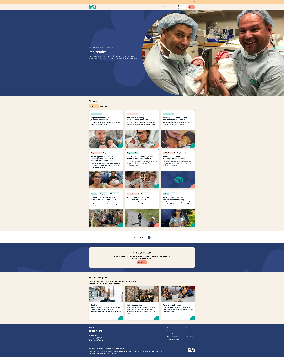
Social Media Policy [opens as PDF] (114, 348)
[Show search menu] (178, 7)
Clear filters (103, 106)
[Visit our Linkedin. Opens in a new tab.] (100, 331)
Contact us (189, 328)
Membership (170, 333)
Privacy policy (92, 348)
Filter (91, 106)
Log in (184, 7)
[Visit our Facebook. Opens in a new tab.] (90, 331)
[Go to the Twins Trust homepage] (92, 7)
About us (170, 7)
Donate (169, 330)
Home (90, 47)
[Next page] (149, 237)
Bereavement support (173, 336)
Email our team (142, 262)
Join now (191, 7)
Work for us (189, 330)
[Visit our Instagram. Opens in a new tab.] (93, 331)
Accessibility (100, 348)
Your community (108, 47)
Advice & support (149, 7)
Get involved (161, 7)
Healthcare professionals (174, 339)
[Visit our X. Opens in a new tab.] (97, 331)
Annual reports (190, 336)
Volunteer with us (190, 333)
